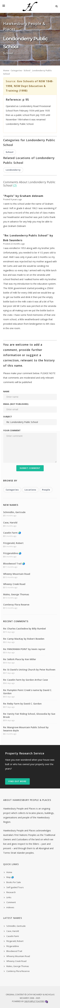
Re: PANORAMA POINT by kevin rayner (24, 649)
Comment (11, 902)
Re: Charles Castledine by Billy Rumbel (24, 628)
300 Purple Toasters (34, 1001)
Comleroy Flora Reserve (16, 604)
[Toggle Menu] (3, 6)
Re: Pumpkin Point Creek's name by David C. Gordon (27, 692)
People (46, 489)
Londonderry (13, 170)
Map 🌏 (10, 877)
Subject (7, 416)
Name (6, 391)
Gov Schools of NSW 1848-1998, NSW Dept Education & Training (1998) (29, 85)
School (27, 70)
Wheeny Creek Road (14, 584)
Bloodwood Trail (14, 951)
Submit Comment (30, 468)
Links (8, 897)
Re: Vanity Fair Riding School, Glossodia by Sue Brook (29, 715)
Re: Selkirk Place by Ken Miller (19, 659)
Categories (16, 70)
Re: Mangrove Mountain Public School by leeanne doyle (26, 729)
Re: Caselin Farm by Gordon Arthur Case (25, 679)
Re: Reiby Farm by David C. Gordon (22, 703)
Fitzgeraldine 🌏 (12, 553)
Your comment (12, 430)
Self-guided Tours (15, 887)
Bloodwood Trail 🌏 (14, 563)
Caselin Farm (12, 936)
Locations (30, 489)
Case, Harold (10, 522)
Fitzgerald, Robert (13, 543)
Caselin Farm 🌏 (12, 532)
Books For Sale (13, 882)
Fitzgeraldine (12, 946)
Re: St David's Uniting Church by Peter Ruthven (29, 669)
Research (11, 892)
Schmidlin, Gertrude (14, 512)
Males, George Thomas (16, 594)
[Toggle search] (57, 6)
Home (6, 70)
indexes (10, 907)
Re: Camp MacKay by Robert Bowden (23, 638)
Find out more (17, 781)
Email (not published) (15, 404)
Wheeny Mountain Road (16, 573)
